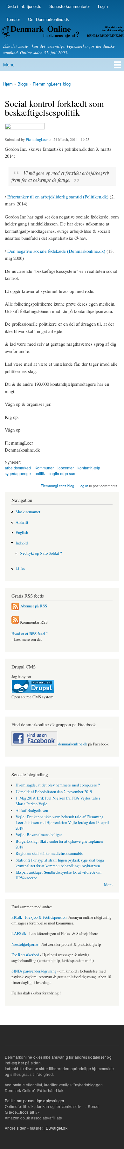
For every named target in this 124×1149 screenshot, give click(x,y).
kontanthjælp (89, 467)
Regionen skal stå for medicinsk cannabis (49, 853)
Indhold (22, 543)
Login (103, 6)
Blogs (22, 84)
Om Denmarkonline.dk (48, 19)
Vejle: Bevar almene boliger (39, 834)
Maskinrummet (28, 512)
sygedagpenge (18, 473)
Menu (9, 64)
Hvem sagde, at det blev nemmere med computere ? (58, 785)
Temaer (13, 19)
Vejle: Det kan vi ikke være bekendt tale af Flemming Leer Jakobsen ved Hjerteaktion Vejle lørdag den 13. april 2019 (62, 822)
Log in (83, 485)
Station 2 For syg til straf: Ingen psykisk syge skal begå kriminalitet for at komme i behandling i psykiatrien (60, 863)
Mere (108, 884)
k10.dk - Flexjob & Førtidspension (38, 917)
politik (40, 473)
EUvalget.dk (56, 1128)
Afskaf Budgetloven (32, 810)
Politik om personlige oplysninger (35, 1100)
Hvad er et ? (29, 633)
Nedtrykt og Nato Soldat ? (41, 553)
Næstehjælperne (24, 944)
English (22, 532)
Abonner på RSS (33, 606)
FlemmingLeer (37, 139)
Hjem (8, 84)
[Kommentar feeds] (15, 622)
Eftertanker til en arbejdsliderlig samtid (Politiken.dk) (57, 196)
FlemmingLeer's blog (52, 84)
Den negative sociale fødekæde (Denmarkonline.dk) (56, 251)
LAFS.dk (18, 933)
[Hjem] (62, 33)
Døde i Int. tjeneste (23, 6)
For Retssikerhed (25, 955)
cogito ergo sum (62, 473)
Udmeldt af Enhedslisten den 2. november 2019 (54, 791)
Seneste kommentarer (69, 6)
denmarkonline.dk (72, 744)
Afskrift (22, 522)
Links (20, 568)
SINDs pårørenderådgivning (33, 971)
